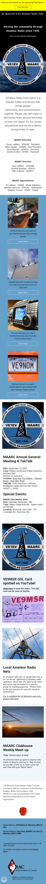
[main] (23, 28)
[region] (23, 5)
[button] (2, 14)
